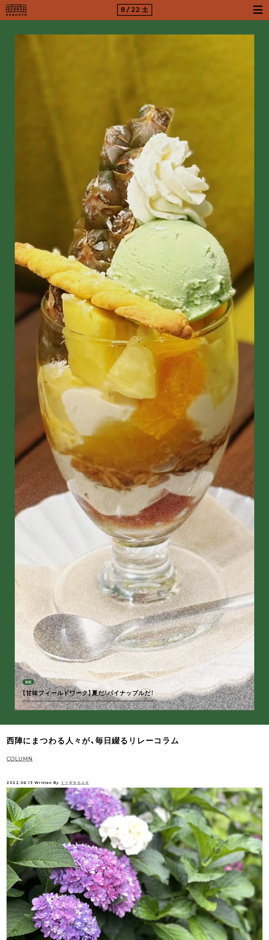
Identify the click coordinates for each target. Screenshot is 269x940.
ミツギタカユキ (75, 782)
